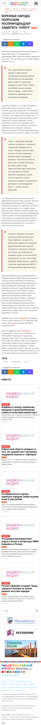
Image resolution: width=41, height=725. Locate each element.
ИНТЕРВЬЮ (19, 681)
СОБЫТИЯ (28, 681)
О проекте (4, 687)
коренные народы (16, 361)
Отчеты (24, 690)
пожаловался (25, 331)
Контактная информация (16, 687)
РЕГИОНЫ (11, 681)
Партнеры (18, 690)
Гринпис (6, 361)
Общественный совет (8, 690)
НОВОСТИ (31, 684)
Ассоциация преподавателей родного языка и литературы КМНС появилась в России (20, 541)
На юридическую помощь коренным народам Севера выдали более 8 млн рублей (20, 497)
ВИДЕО (25, 684)
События (6, 404)
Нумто (26, 361)
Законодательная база (30, 687)
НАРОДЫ (4, 681)
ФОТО (11, 684)
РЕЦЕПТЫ (17, 684)
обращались (24, 318)
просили (14, 323)
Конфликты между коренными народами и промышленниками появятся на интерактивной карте (19, 410)
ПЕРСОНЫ (4, 684)
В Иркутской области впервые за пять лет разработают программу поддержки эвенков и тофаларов (19, 452)
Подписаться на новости (11, 675)
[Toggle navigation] (4, 3)
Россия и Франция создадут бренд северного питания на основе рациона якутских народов (20, 588)
